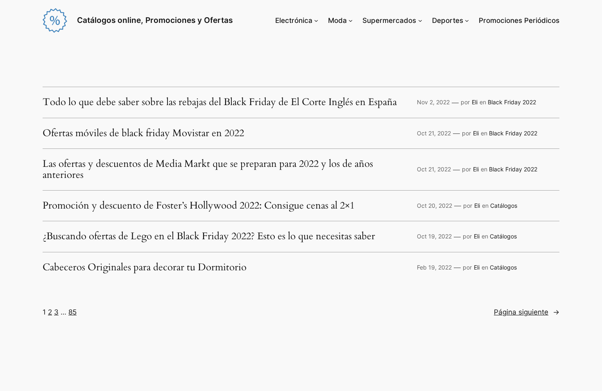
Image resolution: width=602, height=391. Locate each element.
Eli (475, 102)
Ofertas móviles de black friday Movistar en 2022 (143, 133)
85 (72, 312)
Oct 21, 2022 (434, 133)
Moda (337, 20)
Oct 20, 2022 (434, 205)
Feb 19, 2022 (434, 267)
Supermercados (389, 20)
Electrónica (293, 20)
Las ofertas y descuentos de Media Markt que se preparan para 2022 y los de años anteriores (208, 169)
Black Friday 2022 (512, 102)
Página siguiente (526, 312)
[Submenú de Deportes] (467, 20)
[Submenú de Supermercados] (420, 20)
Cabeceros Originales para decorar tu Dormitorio (145, 267)
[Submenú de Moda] (351, 20)
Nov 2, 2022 (433, 102)
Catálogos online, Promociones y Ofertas (155, 20)
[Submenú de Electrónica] (316, 20)
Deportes (447, 20)
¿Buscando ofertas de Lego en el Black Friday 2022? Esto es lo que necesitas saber (209, 236)
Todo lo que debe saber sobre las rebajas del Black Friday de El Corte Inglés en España (220, 102)
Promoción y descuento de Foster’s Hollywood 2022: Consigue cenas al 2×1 (199, 205)
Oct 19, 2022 (434, 236)
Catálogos (503, 205)
